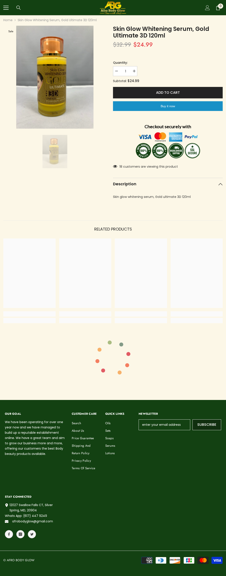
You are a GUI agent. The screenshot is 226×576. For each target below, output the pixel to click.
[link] (29, 314)
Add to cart (168, 92)
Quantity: (120, 62)
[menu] (6, 7)
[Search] (18, 7)
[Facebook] (9, 534)
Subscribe (206, 424)
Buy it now (168, 106)
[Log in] (207, 7)
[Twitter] (32, 534)
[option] (54, 77)
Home (8, 20)
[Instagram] (20, 534)
